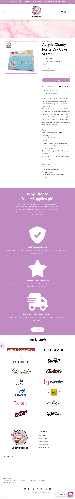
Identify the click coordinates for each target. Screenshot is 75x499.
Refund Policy (43, 441)
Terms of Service (44, 448)
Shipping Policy (43, 445)
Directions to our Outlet (9, 482)
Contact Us (42, 435)
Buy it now (56, 80)
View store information (51, 93)
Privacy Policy (43, 438)
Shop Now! (37, 329)
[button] (3, 12)
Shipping (44, 61)
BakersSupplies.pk (34, 492)
